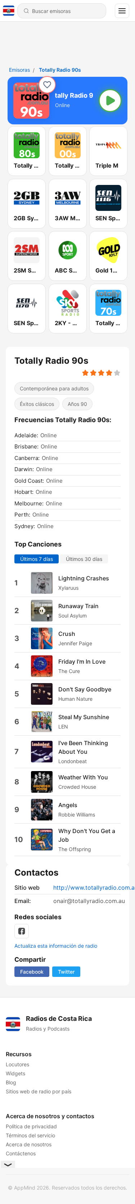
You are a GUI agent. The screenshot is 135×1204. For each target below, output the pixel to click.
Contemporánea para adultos (54, 388)
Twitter (66, 972)
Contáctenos (21, 1153)
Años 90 (77, 404)
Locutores (17, 1064)
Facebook (32, 972)
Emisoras (19, 70)
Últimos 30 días (84, 558)
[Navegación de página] (122, 11)
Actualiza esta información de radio (55, 946)
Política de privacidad (31, 1126)
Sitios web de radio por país (38, 1091)
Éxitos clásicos (37, 404)
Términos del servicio (30, 1135)
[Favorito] (47, 84)
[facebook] (21, 931)
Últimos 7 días (36, 558)
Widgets (15, 1073)
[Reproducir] (110, 100)
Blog (11, 1082)
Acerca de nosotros (28, 1144)
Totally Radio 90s (60, 70)
